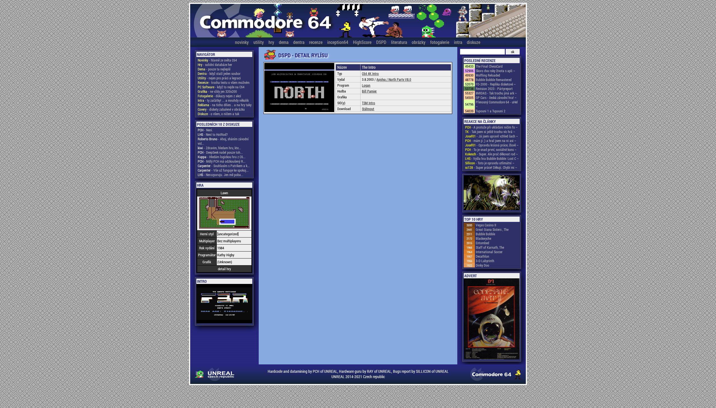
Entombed (482, 243)
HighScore (362, 42)
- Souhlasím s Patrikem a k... (224, 165)
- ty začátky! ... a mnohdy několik (223, 100)
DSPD (381, 42)
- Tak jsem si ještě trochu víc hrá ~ (490, 131)
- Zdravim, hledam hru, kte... (219, 148)
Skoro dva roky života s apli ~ (495, 70)
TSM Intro (368, 103)
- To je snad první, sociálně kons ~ (491, 149)
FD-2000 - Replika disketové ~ (496, 84)
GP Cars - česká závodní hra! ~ (496, 97)
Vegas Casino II (486, 225)
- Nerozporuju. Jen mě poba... (220, 174)
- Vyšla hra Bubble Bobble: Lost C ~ (492, 158)
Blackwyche (483, 238)
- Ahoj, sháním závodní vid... (223, 141)
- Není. (205, 130)
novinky (242, 42)
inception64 (337, 42)
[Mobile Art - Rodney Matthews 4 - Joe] (492, 193)
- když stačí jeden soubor (219, 73)
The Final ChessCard (489, 66)
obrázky (418, 42)
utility (258, 42)
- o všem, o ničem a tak (218, 114)
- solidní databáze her (215, 64)
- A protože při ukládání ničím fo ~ (491, 127)
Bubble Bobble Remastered (494, 79)
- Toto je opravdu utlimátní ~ (489, 163)
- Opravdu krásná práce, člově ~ (492, 145)
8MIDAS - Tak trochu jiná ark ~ (496, 93)
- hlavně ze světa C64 (217, 60)
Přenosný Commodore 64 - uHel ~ (497, 104)
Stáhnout (368, 108)
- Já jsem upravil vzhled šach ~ (491, 136)
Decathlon (482, 256)
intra (458, 42)
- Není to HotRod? (213, 134)
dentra (298, 42)
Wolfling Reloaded (488, 75)
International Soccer (489, 252)
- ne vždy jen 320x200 (217, 91)
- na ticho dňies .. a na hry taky (224, 105)
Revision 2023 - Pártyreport (494, 88)
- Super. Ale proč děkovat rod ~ (491, 154)
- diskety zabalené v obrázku (221, 109)
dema (283, 42)
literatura (399, 42)
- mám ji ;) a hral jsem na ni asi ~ (490, 140)
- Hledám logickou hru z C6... (222, 157)
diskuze (473, 42)
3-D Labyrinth (485, 260)
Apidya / (382, 79)
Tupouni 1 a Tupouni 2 (490, 111)
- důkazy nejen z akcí (219, 96)
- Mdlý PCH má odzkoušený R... (222, 161)
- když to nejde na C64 (221, 87)
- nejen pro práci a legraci (219, 78)
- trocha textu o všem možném (223, 82)
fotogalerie (439, 42)
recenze (315, 42)
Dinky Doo (482, 265)
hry (271, 42)
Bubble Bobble (485, 234)
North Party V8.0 (399, 79)
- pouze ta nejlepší (214, 69)
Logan (366, 85)
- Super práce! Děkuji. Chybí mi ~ (491, 167)
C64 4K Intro (370, 73)
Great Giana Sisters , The (492, 229)
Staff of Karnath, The (490, 247)
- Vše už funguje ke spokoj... (223, 170)
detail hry (224, 268)
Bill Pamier (369, 91)
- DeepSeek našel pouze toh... (220, 152)
